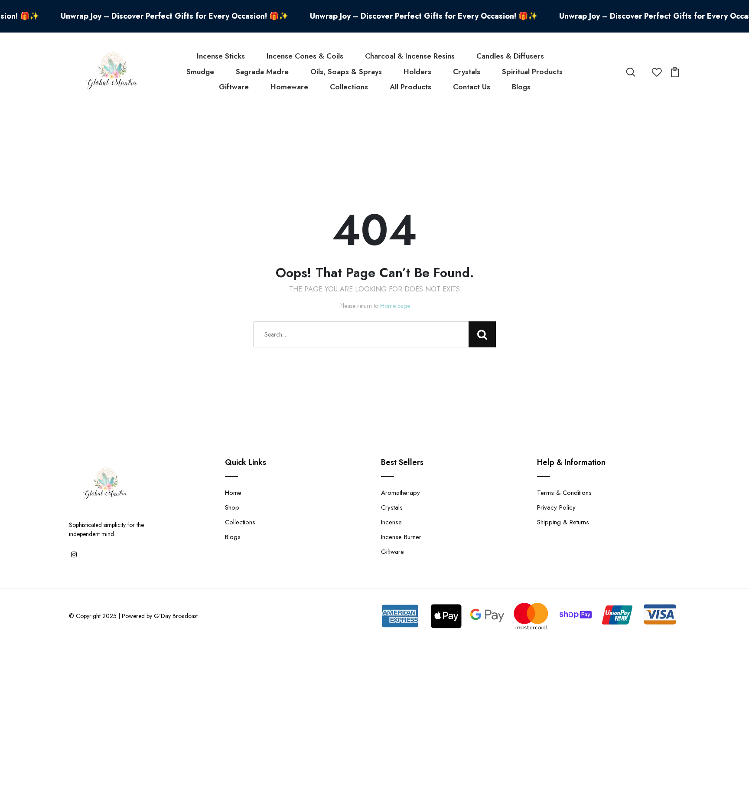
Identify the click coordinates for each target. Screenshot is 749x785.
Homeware (289, 87)
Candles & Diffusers (510, 56)
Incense (391, 522)
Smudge (200, 71)
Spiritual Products (532, 71)
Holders (417, 71)
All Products (410, 87)
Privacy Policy (556, 507)
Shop (232, 507)
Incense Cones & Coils (305, 56)
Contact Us (471, 87)
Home (233, 492)
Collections (349, 87)
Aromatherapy (400, 492)
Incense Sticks (221, 56)
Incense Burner (401, 537)
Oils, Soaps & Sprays (346, 71)
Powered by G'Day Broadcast (160, 616)
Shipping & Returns (563, 522)
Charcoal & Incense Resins (410, 56)
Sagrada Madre (262, 71)
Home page (395, 305)
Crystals (466, 71)
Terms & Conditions (564, 492)
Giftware (234, 87)
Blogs (521, 87)
